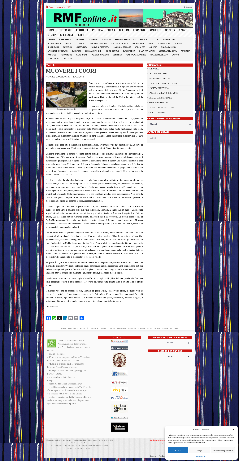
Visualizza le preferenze (223, 450)
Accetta (178, 450)
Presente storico (119, 43)
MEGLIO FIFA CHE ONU (160, 78)
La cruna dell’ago (122, 47)
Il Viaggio (106, 39)
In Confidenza (54, 43)
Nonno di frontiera (100, 47)
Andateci (52, 55)
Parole (82, 43)
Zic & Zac (178, 43)
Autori (170, 138)
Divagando (93, 39)
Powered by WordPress (158, 456)
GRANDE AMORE (157, 112)
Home (51, 30)
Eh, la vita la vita (147, 51)
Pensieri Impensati (100, 55)
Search (188, 7)
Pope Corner (54, 59)
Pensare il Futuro (98, 43)
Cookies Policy (201, 456)
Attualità (82, 30)
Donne (151, 43)
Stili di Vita (140, 47)
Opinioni (51, 39)
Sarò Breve (81, 55)
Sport (183, 30)
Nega (199, 450)
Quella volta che (93, 51)
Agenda (143, 39)
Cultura (124, 30)
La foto (175, 55)
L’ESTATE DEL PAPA (158, 73)
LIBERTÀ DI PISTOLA (159, 88)
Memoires (117, 55)
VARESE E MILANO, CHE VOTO (163, 92)
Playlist (68, 59)
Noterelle (70, 43)
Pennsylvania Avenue (136, 55)
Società (170, 30)
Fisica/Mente (66, 55)
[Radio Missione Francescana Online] (119, 18)
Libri (81, 35)
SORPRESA (154, 68)
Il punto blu (129, 51)
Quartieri (76, 51)
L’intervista (81, 47)
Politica (97, 30)
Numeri (170, 124)
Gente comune (112, 51)
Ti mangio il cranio (159, 55)
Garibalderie (169, 39)
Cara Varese (65, 39)
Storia (52, 35)
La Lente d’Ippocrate (57, 51)
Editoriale (65, 30)
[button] (233, 429)
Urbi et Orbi (138, 43)
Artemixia (185, 51)
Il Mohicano (53, 47)
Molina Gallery (168, 47)
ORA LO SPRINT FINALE (160, 97)
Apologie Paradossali (125, 39)
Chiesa (111, 30)
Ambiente (155, 30)
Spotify (72, 403)
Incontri (80, 39)
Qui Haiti (153, 47)
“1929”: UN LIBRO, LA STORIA (163, 83)
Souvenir (67, 47)
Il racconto (164, 43)
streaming (55, 377)
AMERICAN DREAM (158, 102)
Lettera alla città (168, 51)
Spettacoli (67, 35)
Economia (139, 30)
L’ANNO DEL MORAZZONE (161, 107)
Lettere (155, 39)
